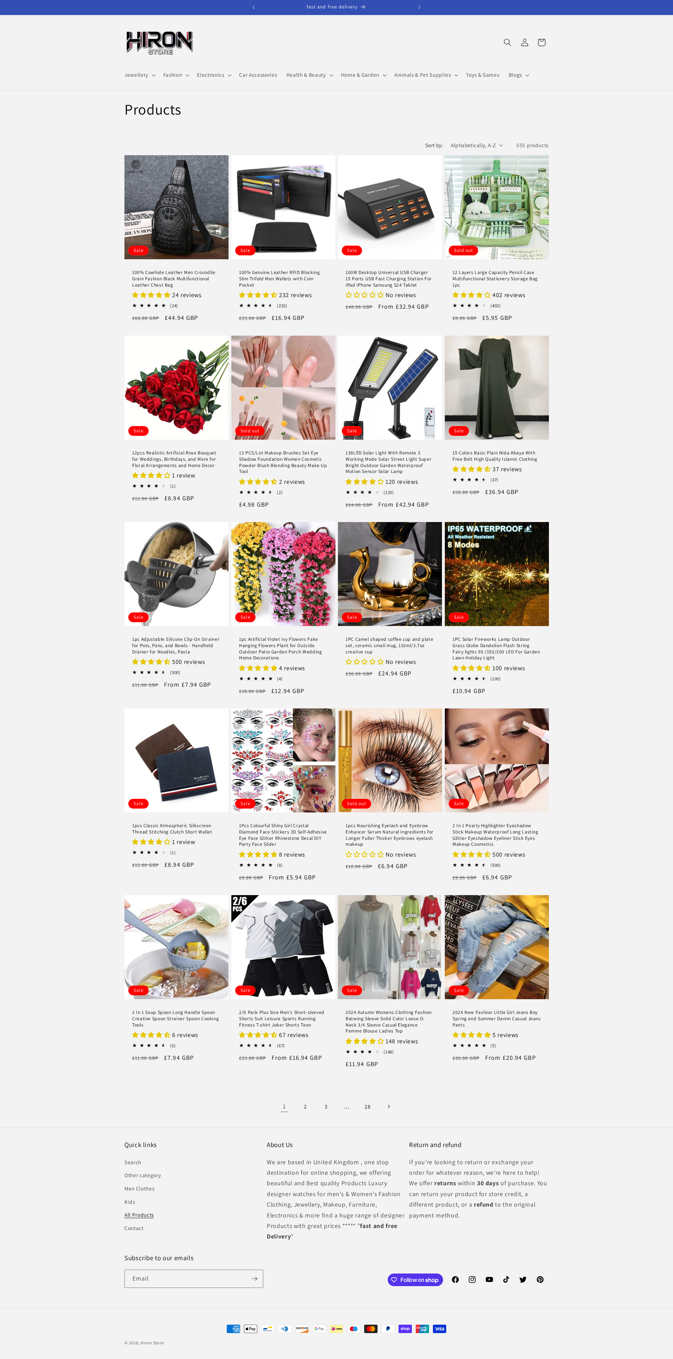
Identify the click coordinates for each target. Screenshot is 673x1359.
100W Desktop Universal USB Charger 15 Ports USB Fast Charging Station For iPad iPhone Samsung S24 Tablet (389, 279)
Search (132, 1162)
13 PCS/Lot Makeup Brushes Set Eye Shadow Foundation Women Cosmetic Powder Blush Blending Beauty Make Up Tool (283, 462)
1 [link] (284, 1106)
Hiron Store (152, 1342)
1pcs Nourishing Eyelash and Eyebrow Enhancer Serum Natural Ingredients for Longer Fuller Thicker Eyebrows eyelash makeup (390, 835)
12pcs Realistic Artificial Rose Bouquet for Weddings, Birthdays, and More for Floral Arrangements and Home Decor (174, 459)
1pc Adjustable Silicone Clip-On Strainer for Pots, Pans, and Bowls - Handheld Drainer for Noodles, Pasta (175, 645)
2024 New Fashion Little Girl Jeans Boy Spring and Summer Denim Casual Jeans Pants (497, 1018)
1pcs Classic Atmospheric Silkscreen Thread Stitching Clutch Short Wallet (172, 829)
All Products (139, 1214)
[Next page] (388, 1106)
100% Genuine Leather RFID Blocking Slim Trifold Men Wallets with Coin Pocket (279, 279)
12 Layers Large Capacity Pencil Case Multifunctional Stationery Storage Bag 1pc (495, 279)
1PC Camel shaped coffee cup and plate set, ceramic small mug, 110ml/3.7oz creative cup (389, 645)
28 (368, 1106)
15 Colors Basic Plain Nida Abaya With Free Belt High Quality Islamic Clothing (495, 456)
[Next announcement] (419, 7)
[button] (139, 75)
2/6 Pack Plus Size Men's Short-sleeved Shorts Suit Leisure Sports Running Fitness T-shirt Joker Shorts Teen (282, 1018)
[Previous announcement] (253, 7)
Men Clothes (139, 1188)
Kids (129, 1201)
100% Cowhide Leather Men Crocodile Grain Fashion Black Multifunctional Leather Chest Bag (173, 279)
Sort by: (434, 145)
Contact (134, 1227)
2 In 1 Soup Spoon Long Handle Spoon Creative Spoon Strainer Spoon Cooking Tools (175, 1018)
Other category (142, 1175)
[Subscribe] (254, 1279)
